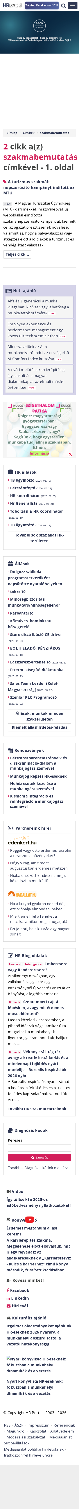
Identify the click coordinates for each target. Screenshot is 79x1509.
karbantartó (22, 613)
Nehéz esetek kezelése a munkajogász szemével (33, 786)
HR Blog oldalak (31, 955)
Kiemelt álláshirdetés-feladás (39, 727)
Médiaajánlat (60, 1437)
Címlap (12, 133)
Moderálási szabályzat (26, 1437)
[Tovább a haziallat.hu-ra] (39, 894)
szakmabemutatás (54, 133)
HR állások (26, 472)
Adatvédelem (62, 1431)
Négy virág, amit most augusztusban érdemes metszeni (39, 865)
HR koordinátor (33, 495)
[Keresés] (63, 5)
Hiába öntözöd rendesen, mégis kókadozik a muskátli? (38, 878)
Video (17, 1191)
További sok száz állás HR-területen (39, 538)
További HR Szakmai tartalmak (37, 1108)
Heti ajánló (24, 290)
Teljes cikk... (17, 254)
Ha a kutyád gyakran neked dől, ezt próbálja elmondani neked (37, 906)
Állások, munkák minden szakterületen (39, 716)
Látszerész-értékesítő (38, 662)
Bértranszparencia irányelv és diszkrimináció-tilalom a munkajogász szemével (38, 763)
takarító (18, 591)
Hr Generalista (32, 503)
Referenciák (64, 1425)
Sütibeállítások (17, 1443)
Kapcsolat (37, 1431)
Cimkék (29, 133)
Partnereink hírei (33, 828)
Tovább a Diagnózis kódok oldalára (38, 1167)
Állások (22, 563)
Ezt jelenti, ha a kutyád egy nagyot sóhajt (40, 931)
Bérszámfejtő (31, 487)
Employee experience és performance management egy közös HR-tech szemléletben (36, 329)
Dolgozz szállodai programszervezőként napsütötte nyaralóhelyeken (35, 577)
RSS (7, 1425)
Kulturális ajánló (28, 1318)
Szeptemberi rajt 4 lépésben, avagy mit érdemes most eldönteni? (36, 1007)
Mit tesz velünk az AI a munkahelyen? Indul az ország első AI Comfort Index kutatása (38, 352)
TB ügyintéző (30, 480)
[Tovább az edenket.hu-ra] (39, 840)
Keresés (15, 1140)
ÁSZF (18, 1425)
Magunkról (16, 1431)
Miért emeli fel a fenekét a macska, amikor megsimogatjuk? (39, 919)
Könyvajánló (24, 1220)
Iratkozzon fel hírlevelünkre (28, 1455)
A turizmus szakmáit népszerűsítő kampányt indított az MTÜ (38, 187)
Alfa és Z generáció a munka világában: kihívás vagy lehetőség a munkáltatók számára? (38, 306)
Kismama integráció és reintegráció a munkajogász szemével (36, 801)
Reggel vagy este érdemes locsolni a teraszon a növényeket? (40, 853)
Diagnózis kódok (31, 1130)
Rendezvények (29, 750)
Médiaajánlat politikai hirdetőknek (34, 1449)
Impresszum (38, 1425)
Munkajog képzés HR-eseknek (38, 776)
